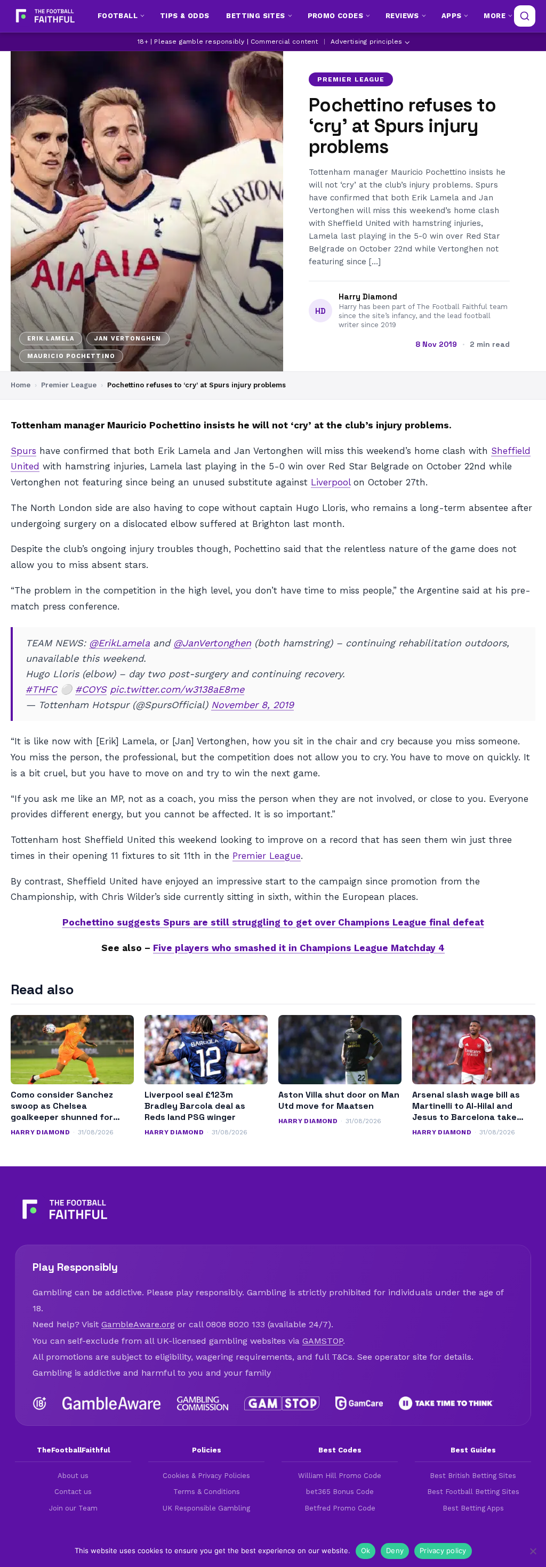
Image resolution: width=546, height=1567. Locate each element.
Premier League (350, 79)
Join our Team (73, 1508)
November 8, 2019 (252, 704)
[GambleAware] (111, 1403)
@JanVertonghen (212, 642)
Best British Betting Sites (473, 1476)
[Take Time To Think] (446, 1403)
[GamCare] (358, 1403)
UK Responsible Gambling (206, 1508)
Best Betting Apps (473, 1508)
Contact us (73, 1492)
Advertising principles (366, 41)
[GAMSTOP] (281, 1403)
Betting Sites (255, 16)
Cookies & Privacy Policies (206, 1476)
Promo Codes (335, 16)
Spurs (23, 450)
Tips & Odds (184, 16)
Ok (366, 1550)
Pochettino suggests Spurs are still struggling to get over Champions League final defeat (273, 922)
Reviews (402, 16)
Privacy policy (443, 1550)
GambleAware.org (138, 1324)
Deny (395, 1550)
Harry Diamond (368, 297)
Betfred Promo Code (339, 1508)
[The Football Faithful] (44, 16)
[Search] (524, 16)
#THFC (41, 689)
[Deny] (532, 1551)
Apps (451, 16)
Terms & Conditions (206, 1492)
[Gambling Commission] (203, 1403)
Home (20, 385)
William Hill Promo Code (339, 1476)
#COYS (91, 689)
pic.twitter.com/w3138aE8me (177, 689)
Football (118, 16)
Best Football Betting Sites (473, 1492)
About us (73, 1476)
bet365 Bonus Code (340, 1492)
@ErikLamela (119, 642)
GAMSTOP (322, 1341)
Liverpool (330, 482)
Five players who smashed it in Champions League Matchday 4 (299, 948)
